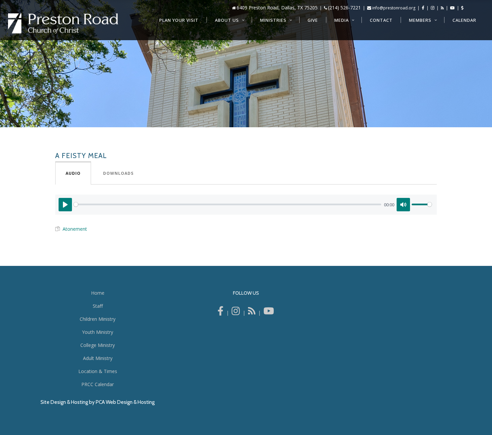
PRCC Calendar (97, 384)
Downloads (118, 173)
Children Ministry (97, 319)
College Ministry (97, 345)
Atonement (75, 229)
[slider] (227, 204)
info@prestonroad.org (393, 8)
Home (97, 293)
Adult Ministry (97, 358)
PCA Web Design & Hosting (125, 402)
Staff (98, 306)
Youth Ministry (97, 332)
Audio (73, 173)
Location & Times (97, 371)
